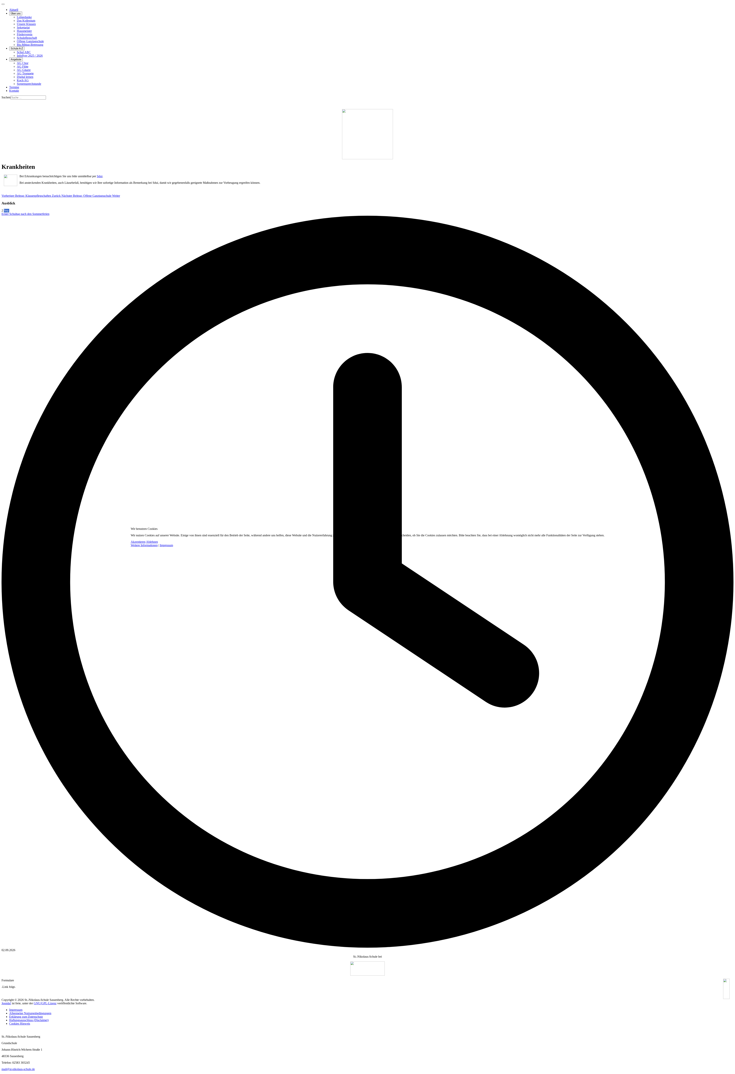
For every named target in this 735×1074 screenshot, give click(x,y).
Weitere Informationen (144, 545)
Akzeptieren (138, 541)
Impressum (166, 545)
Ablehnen (152, 541)
